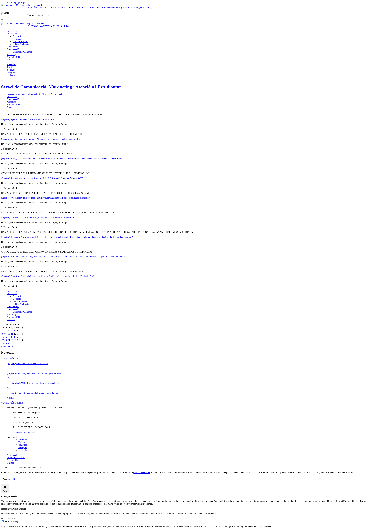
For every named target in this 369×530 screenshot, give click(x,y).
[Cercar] (2, 19)
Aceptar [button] (6, 479)
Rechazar (17, 479)
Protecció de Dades (16, 457)
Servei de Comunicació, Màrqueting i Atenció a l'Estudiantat (61, 86)
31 (8, 343)
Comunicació (13, 46)
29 (3, 343)
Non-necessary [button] (8, 518)
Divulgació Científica (22, 52)
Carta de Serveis (20, 41)
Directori (17, 36)
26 (15, 340)
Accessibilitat (13, 460)
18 (12, 337)
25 (12, 340)
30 (5, 343)
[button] (12, 33)
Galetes (10, 462)
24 (8, 340)
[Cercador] (151, 8)
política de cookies (141, 472)
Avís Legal (12, 455)
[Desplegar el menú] (8, 110)
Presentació (12, 31)
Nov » (10, 346)
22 (3, 340)
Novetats (11, 59)
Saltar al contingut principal (13, 2)
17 (8, 337)
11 (12, 334)
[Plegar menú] (2, 80)
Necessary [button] (6, 509)
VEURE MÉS (12, 358)
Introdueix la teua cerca (39, 15)
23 (5, 340)
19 (15, 337)
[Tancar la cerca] (2, 21)
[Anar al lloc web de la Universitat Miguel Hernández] (22, 5)
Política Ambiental (21, 44)
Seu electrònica (74, 7)
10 (8, 334)
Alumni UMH (13, 57)
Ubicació (17, 39)
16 (5, 337)
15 (3, 337)
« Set (3, 346)
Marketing (11, 54)
